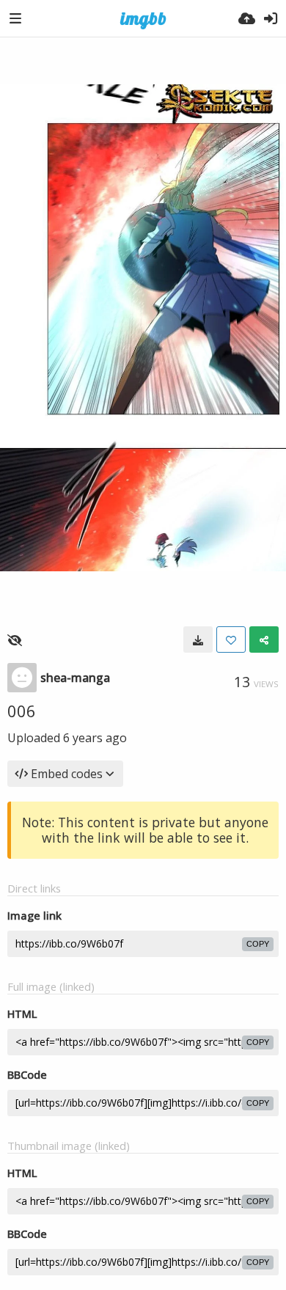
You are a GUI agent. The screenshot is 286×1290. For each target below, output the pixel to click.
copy (257, 943)
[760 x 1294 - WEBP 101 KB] (198, 639)
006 (21, 711)
